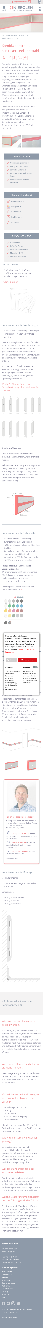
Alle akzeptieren (27, 660)
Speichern (11, 660)
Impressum (9, 652)
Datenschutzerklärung (26, 649)
